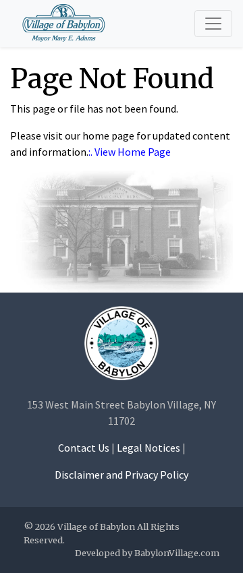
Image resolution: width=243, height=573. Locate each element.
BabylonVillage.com (176, 552)
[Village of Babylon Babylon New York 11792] (121, 342)
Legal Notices (148, 447)
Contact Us (83, 447)
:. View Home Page (129, 151)
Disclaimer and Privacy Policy (121, 474)
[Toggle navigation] (213, 23)
